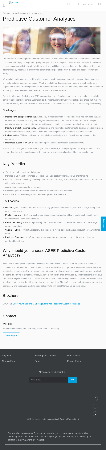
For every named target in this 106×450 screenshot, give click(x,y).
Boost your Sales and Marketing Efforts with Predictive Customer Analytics (46, 304)
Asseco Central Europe (47, 11)
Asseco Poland (21, 11)
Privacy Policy (74, 361)
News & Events (9, 361)
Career (38, 361)
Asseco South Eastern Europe (77, 11)
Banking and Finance (45, 356)
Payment (6, 356)
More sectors (73, 356)
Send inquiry (11, 335)
